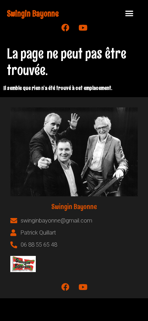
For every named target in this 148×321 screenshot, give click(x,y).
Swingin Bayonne (33, 13)
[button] (129, 13)
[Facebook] (65, 28)
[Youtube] (83, 28)
